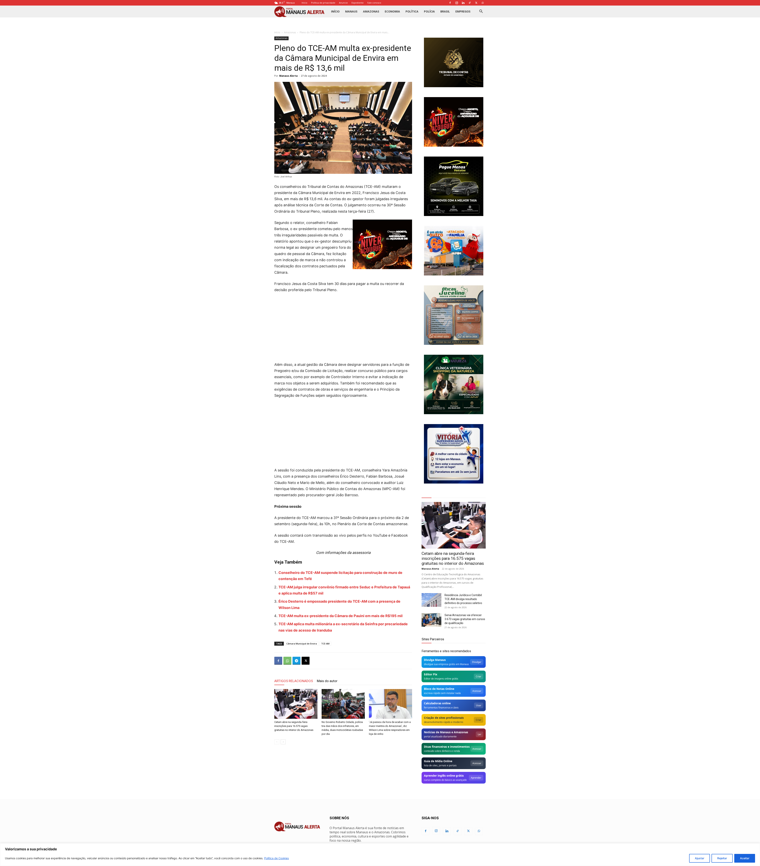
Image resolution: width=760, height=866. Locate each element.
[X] (476, 3)
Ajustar (699, 858)
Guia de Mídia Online (438, 761)
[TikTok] (470, 3)
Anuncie (343, 2)
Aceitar (744, 858)
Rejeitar (722, 858)
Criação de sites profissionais (444, 718)
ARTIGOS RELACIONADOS (293, 681)
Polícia (429, 11)
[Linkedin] (463, 3)
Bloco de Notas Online (439, 689)
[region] (380, 854)
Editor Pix (430, 674)
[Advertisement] (343, 326)
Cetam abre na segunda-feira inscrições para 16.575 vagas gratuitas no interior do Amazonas (293, 726)
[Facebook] (450, 3)
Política (412, 11)
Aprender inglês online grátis (444, 775)
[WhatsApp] (483, 3)
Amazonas (371, 11)
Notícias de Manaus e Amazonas (446, 732)
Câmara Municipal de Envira (301, 643)
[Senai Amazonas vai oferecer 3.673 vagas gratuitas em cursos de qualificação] (431, 620)
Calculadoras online (437, 703)
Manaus (351, 11)
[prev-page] (276, 741)
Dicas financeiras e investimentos (447, 746)
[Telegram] (296, 661)
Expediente (358, 2)
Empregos (462, 11)
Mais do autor (327, 681)
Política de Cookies (276, 858)
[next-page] (283, 741)
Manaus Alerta (288, 75)
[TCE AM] (454, 62)
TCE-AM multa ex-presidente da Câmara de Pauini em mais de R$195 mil (340, 616)
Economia (392, 11)
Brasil (445, 11)
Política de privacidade (323, 2)
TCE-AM (325, 643)
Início (304, 2)
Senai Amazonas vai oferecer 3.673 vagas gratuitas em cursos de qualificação (465, 619)
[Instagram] (457, 3)
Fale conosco (374, 2)
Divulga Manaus (435, 660)
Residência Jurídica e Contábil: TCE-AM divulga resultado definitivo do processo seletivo (463, 599)
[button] (481, 12)
